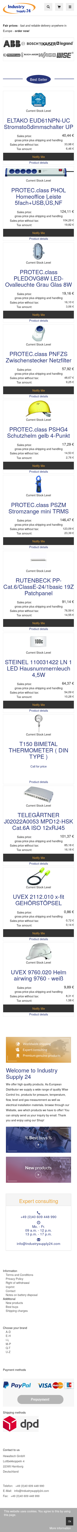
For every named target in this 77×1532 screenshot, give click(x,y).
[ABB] (12, 43)
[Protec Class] (12, 54)
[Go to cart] (59, 7)
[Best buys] (38, 1139)
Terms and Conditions (19, 1275)
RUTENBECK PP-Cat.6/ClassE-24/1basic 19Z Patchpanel (38, 586)
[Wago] (47, 54)
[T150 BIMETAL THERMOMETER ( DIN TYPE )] (39, 723)
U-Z (8, 1352)
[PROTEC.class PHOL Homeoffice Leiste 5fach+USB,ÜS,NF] (38, 172)
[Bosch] (29, 43)
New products (14, 1303)
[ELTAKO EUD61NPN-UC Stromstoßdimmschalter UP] (39, 99)
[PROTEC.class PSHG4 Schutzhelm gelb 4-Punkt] (38, 408)
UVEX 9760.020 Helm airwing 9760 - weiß (38, 975)
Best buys (12, 1307)
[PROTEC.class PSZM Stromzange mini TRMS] (38, 484)
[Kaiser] (47, 43)
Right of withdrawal (17, 1282)
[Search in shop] (48, 7)
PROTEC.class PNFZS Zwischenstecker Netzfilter (38, 356)
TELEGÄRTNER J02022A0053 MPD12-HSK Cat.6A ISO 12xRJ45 (38, 821)
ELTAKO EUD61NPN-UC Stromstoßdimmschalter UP (38, 123)
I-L (7, 1340)
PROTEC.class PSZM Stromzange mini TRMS (38, 507)
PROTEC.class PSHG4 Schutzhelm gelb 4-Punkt (38, 432)
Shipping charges (17, 1310)
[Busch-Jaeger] (29, 54)
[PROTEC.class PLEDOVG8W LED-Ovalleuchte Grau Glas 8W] (38, 251)
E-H (8, 1336)
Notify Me (38, 157)
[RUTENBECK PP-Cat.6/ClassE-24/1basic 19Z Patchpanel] (38, 559)
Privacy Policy (14, 1279)
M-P (8, 1344)
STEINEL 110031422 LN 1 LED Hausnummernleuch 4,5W (38, 668)
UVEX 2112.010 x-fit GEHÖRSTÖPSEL (38, 899)
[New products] (38, 1169)
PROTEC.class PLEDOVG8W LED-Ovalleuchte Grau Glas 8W (38, 278)
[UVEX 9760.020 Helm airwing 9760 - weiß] (38, 951)
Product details (38, 162)
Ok (69, 1521)
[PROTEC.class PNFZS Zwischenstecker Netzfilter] (38, 333)
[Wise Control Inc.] (65, 54)
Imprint (10, 1287)
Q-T (8, 1348)
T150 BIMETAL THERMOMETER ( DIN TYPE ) (38, 749)
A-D (8, 1332)
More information (60, 1528)
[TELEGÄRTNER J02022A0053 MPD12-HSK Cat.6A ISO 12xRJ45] (38, 794)
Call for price (38, 766)
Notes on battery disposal (22, 1295)
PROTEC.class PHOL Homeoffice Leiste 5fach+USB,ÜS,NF (38, 196)
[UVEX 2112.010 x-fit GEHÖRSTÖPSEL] (38, 876)
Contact (10, 1291)
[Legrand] (65, 43)
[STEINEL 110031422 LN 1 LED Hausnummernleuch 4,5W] (38, 641)
